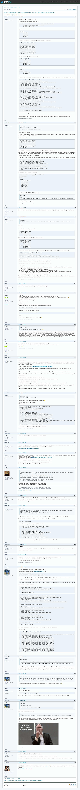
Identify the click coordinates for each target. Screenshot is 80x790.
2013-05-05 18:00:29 (22, 656)
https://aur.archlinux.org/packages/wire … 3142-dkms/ (42, 366)
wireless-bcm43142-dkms (38, 571)
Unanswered (74, 9)
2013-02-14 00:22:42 (22, 292)
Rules (8, 7)
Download (76, 1)
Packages (47, 1)
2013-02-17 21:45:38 (22, 393)
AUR (71, 1)
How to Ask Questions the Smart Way (25, 490)
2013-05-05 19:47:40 (22, 688)
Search (11, 7)
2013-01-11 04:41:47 (22, 207)
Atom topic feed (73, 784)
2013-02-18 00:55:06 (22, 433)
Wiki (57, 1)
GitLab (61, 1)
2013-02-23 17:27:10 (22, 467)
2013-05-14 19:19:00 (22, 762)
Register (15, 7)
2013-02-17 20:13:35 (22, 357)
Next (19, 14)
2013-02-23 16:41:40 (22, 452)
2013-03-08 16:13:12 (22, 544)
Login (19, 7)
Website (7, 304)
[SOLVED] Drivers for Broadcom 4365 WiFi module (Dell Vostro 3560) (35, 12)
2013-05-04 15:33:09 (22, 554)
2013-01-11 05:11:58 (22, 283)
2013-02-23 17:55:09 (22, 495)
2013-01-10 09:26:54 (22, 17)
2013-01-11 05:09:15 (22, 217)
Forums (52, 1)
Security (66, 1)
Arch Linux (7, 2)
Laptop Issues (12, 12)
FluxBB (74, 785)
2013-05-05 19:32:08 (22, 673)
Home (42, 1)
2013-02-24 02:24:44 (22, 505)
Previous (8, 14)
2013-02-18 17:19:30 (22, 442)
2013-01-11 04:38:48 (22, 122)
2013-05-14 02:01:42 (22, 751)
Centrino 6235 (47, 766)
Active (70, 9)
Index (5, 7)
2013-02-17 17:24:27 (22, 324)
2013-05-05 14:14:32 (22, 566)
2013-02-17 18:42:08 (22, 341)
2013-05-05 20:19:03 (22, 700)
